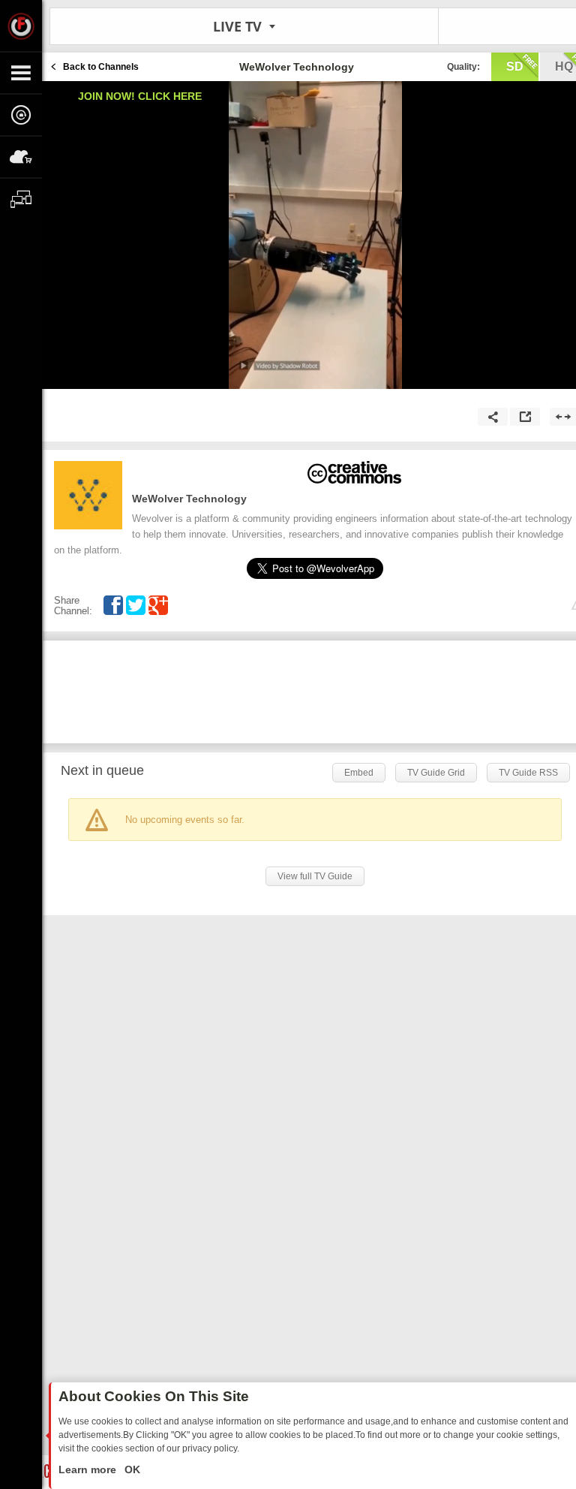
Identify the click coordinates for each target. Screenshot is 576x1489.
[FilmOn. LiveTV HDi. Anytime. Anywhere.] (21, 25)
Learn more (88, 1469)
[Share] (493, 417)
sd (515, 66)
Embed (359, 772)
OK (131, 1469)
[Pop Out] (525, 417)
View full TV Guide (315, 876)
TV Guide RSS (528, 772)
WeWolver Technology (189, 499)
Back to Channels (101, 67)
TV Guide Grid (436, 772)
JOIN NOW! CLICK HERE (140, 96)
